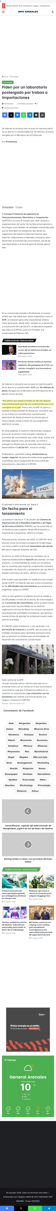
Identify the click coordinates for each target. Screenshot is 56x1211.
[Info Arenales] (28, 11)
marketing (44, 762)
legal (11, 757)
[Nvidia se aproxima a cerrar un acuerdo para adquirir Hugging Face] (41, 881)
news (42, 768)
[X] (11, 115)
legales (24, 757)
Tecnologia (44, 785)
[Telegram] (29, 115)
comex (43, 734)
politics (13, 779)
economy (43, 740)
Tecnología (14, 77)
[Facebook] (4, 115)
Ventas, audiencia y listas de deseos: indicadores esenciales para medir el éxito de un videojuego (14, 926)
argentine (42, 723)
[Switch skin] (52, 13)
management (25, 762)
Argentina (25, 723)
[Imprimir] (42, 115)
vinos (36, 791)
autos (10, 729)
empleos (13, 746)
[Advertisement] (28, 43)
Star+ (44, 779)
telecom (22, 791)
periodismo (44, 774)
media (14, 768)
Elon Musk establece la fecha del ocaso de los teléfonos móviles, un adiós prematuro (34, 350)
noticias (28, 774)
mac (10, 762)
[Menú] (3, 13)
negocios (28, 768)
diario (12, 740)
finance (28, 746)
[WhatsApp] (23, 115)
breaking (24, 729)
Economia (26, 740)
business (14, 734)
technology (27, 785)
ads (12, 723)
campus (30, 734)
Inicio (6, 77)
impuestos (14, 751)
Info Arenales (8, 104)
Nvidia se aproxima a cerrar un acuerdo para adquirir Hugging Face (40, 893)
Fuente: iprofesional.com (13, 703)
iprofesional (42, 751)
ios (27, 751)
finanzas (43, 746)
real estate (29, 779)
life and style (41, 757)
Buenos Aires (42, 729)
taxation (10, 785)
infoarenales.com (10, 1197)
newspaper (12, 774)
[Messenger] (17, 115)
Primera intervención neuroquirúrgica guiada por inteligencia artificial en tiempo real (14, 895)
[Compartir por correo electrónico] (36, 115)
